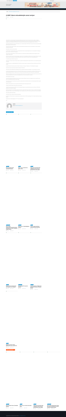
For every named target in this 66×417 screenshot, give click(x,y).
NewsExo (20, 415)
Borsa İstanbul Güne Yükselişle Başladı (10, 168)
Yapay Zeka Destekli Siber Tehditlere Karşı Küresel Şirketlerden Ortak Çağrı (35, 168)
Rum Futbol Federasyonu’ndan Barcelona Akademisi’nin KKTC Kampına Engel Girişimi (11, 228)
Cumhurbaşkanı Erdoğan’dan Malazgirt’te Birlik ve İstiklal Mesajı (35, 286)
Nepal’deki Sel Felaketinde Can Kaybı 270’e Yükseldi (11, 286)
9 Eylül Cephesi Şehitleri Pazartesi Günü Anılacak (35, 227)
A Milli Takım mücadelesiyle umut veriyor (14, 11)
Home (7, 11)
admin (14, 103)
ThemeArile (23, 415)
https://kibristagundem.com (19, 105)
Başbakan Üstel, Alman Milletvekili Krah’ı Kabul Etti (11, 345)
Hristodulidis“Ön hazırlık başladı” (23, 286)
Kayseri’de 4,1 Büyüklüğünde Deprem (23, 227)
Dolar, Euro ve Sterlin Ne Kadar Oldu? (23, 168)
